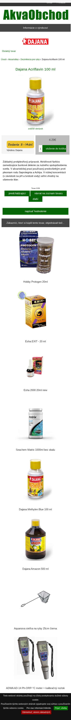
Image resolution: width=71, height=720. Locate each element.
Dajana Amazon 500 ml (35, 568)
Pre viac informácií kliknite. (39, 708)
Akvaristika (13, 59)
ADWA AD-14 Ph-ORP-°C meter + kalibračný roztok (35, 688)
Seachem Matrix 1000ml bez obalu (35, 449)
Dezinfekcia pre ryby (30, 59)
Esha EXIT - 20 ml (35, 341)
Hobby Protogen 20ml (35, 281)
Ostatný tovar (9, 51)
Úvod (49, 2)
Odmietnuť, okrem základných (36, 712)
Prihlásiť (61, 2)
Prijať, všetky (61, 708)
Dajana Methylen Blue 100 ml (35, 509)
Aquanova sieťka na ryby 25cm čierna (35, 628)
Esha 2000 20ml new (35, 390)
